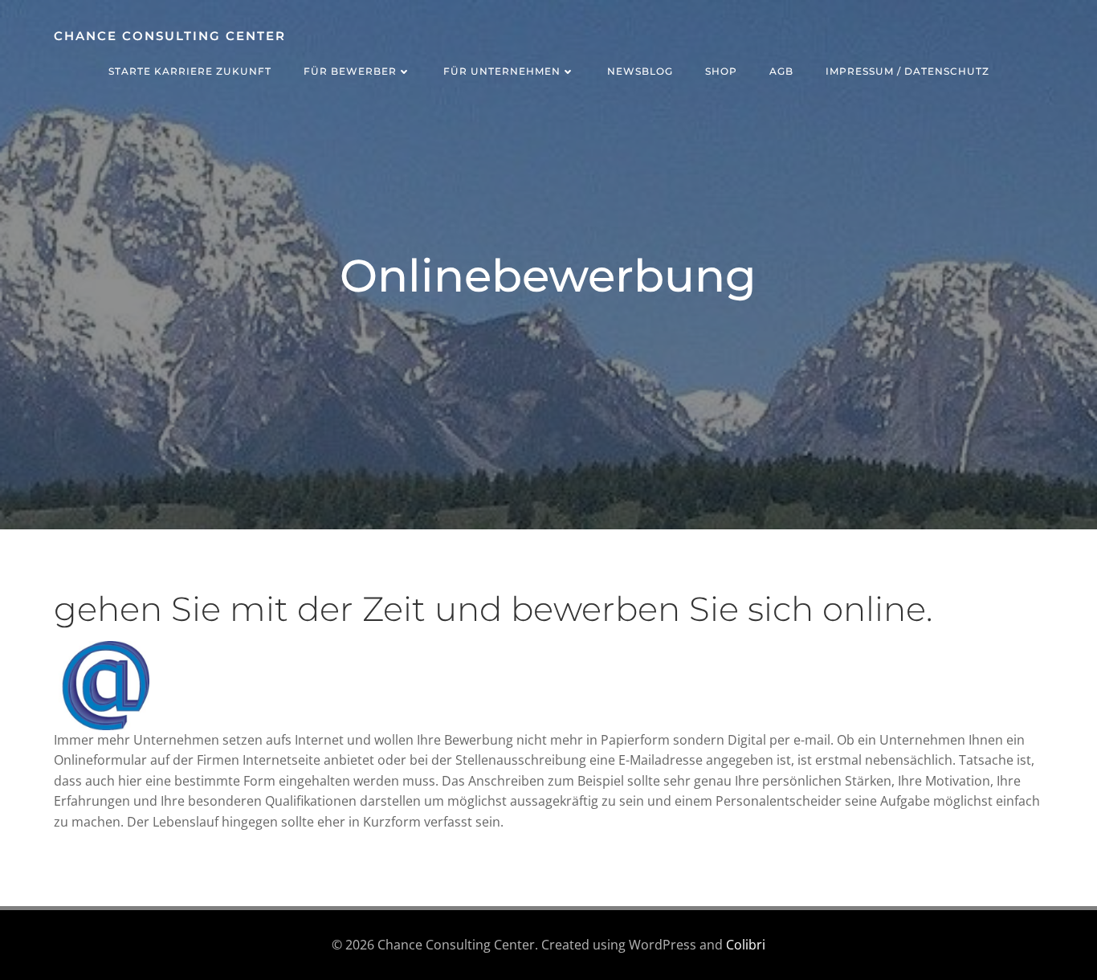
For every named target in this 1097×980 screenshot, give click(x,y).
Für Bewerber (350, 71)
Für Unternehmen (502, 71)
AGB (781, 71)
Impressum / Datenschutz (907, 71)
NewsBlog (640, 71)
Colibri (745, 944)
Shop (721, 71)
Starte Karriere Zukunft (189, 71)
